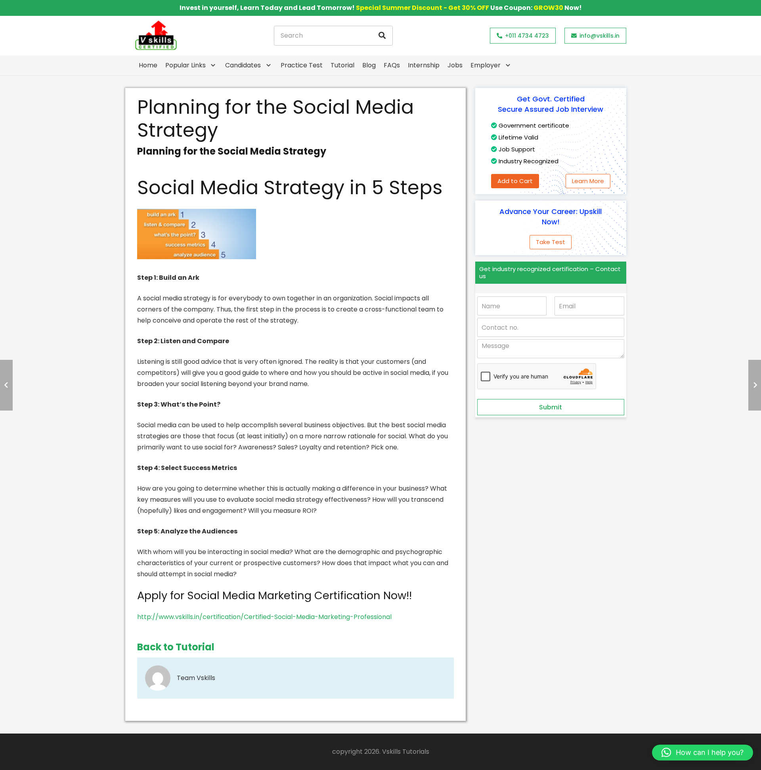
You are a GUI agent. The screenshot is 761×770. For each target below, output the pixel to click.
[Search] (382, 36)
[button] (702, 752)
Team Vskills (196, 677)
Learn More (588, 181)
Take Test (550, 242)
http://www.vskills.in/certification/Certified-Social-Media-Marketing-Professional (264, 616)
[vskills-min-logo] (156, 36)
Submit (550, 407)
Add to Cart (515, 181)
